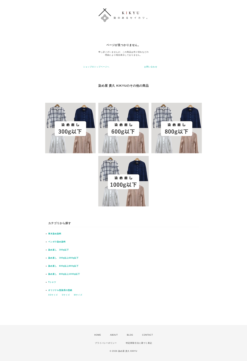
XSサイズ (53, 295)
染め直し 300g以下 (58, 250)
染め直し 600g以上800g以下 (63, 266)
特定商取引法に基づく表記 (139, 343)
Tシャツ (52, 282)
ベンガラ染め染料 (57, 242)
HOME (97, 335)
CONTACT (147, 335)
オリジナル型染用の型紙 (60, 290)
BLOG (130, 335)
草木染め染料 (54, 233)
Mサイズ (78, 295)
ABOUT (114, 335)
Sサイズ (66, 295)
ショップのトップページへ (96, 67)
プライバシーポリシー (106, 343)
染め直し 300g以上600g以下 (63, 258)
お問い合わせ (150, 67)
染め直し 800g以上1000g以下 (64, 274)
